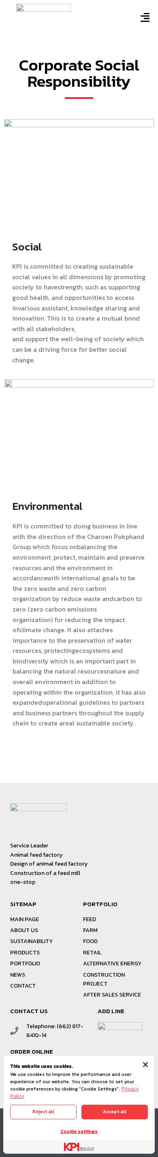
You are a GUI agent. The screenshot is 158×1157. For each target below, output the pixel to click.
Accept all (114, 1111)
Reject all (43, 1111)
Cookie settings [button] (79, 1131)
